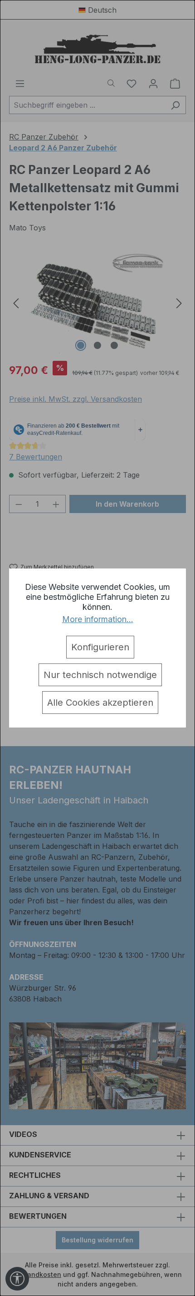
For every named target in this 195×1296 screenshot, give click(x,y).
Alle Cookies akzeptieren (100, 702)
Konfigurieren (100, 647)
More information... (97, 619)
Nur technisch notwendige (100, 674)
